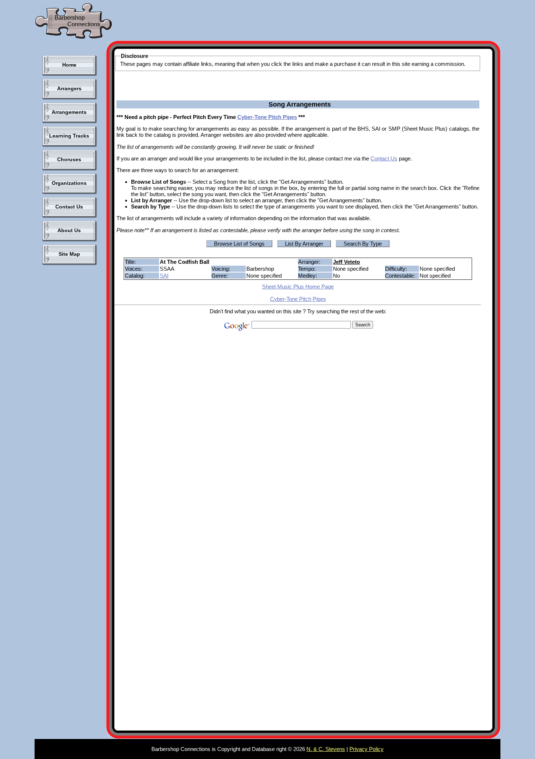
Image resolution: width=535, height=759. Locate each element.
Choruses (69, 159)
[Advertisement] (287, 21)
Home (69, 65)
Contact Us (69, 207)
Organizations (69, 183)
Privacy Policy (366, 749)
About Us (69, 230)
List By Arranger (304, 244)
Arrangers (69, 88)
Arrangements (69, 112)
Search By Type (363, 244)
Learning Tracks (69, 136)
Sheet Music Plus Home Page (298, 286)
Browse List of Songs (239, 244)
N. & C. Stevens (325, 749)
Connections (83, 24)
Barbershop (70, 18)
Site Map (69, 254)
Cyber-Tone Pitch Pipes (267, 117)
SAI (164, 276)
